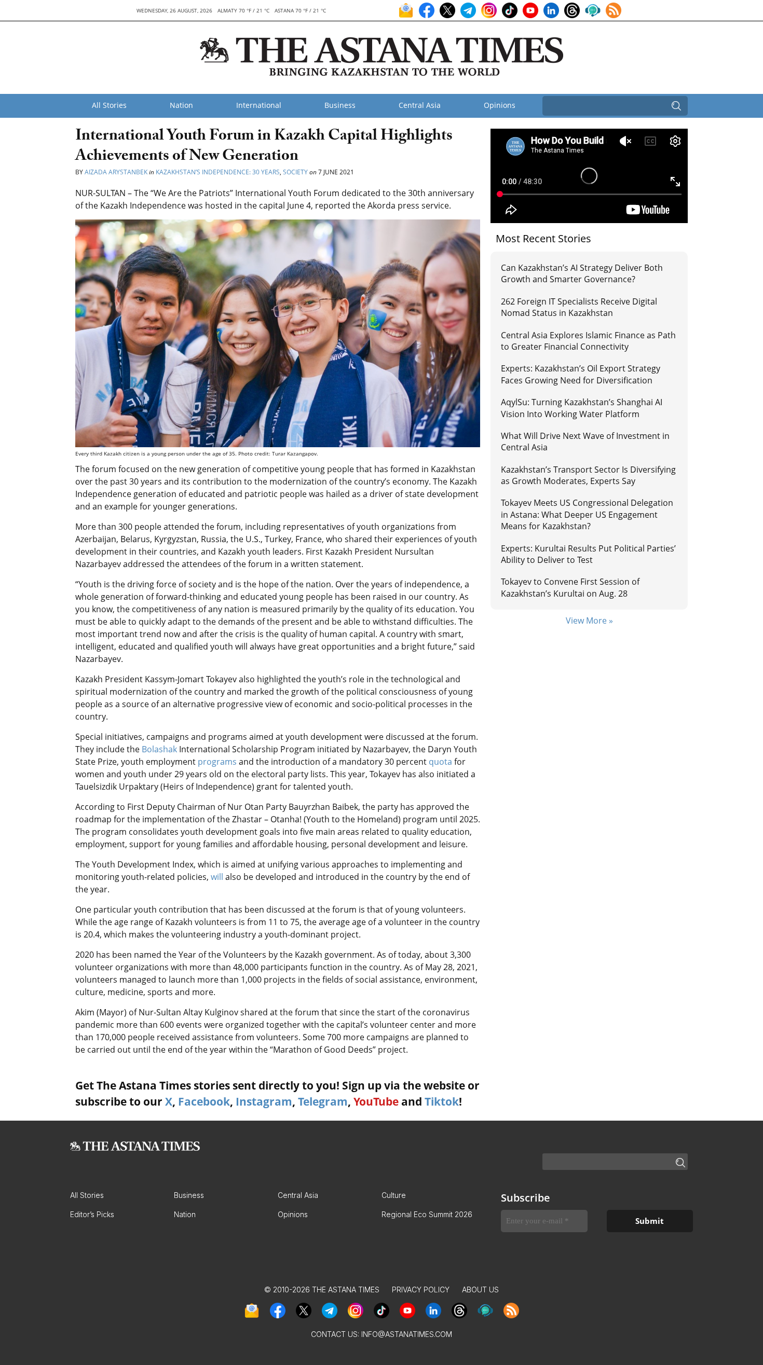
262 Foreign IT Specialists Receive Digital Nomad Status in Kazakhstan (579, 307)
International (258, 105)
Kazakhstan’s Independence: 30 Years (218, 172)
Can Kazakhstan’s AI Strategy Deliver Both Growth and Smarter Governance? (582, 273)
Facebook (204, 1101)
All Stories (109, 105)
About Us (480, 1289)
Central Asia (420, 105)
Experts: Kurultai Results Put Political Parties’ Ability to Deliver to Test (588, 554)
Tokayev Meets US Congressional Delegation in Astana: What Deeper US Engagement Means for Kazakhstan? (587, 514)
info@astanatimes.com (406, 1334)
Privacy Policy (420, 1289)
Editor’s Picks (92, 1214)
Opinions (499, 105)
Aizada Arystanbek (116, 172)
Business (340, 105)
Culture (394, 1195)
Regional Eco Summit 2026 (427, 1214)
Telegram (323, 1101)
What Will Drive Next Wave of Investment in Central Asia (585, 441)
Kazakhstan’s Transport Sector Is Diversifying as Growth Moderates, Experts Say (588, 475)
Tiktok (442, 1101)
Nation (181, 105)
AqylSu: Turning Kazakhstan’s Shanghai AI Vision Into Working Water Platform (581, 407)
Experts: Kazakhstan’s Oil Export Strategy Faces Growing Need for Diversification (580, 374)
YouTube (376, 1101)
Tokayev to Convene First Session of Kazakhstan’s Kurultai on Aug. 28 (570, 587)
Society (295, 172)
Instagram (264, 1101)
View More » (589, 620)
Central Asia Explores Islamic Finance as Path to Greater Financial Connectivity (588, 340)
